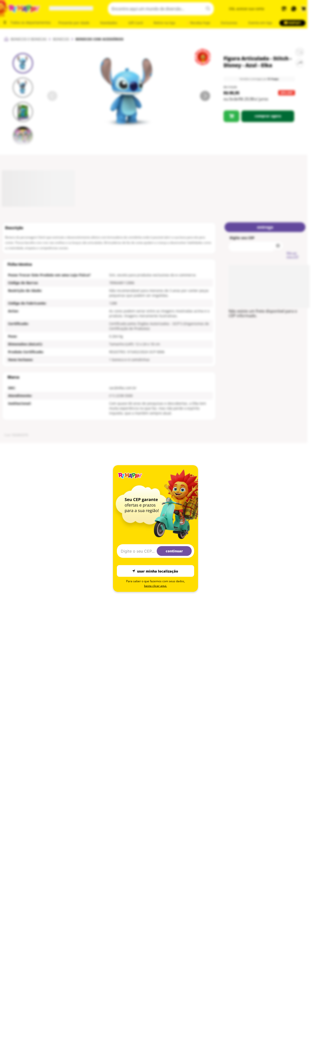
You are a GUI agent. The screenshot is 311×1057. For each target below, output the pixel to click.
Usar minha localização (157, 571)
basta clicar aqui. (155, 586)
